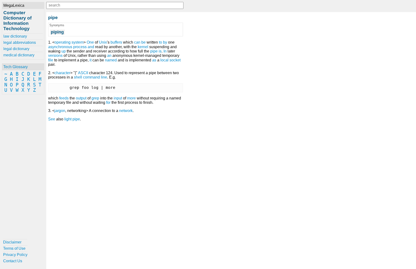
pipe (154, 51)
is (160, 51)
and (91, 47)
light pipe (72, 119)
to (160, 42)
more (131, 98)
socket (175, 60)
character (62, 73)
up (63, 51)
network (126, 111)
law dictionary (15, 36)
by (165, 42)
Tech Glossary (15, 67)
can (137, 42)
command (91, 77)
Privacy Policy (15, 255)
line (104, 77)
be (143, 42)
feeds (64, 98)
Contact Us (12, 261)
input (118, 98)
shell (78, 77)
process (80, 47)
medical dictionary (18, 55)
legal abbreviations (19, 42)
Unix (103, 42)
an (109, 55)
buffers (116, 42)
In (165, 51)
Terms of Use (14, 248)
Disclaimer (12, 242)
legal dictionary (16, 49)
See (51, 119)
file (50, 60)
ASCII (83, 73)
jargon (59, 111)
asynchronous (60, 47)
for (108, 102)
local (164, 60)
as (154, 60)
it (90, 60)
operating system (69, 42)
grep (95, 98)
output (81, 98)
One (90, 42)
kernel (143, 47)
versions (55, 55)
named (111, 60)
